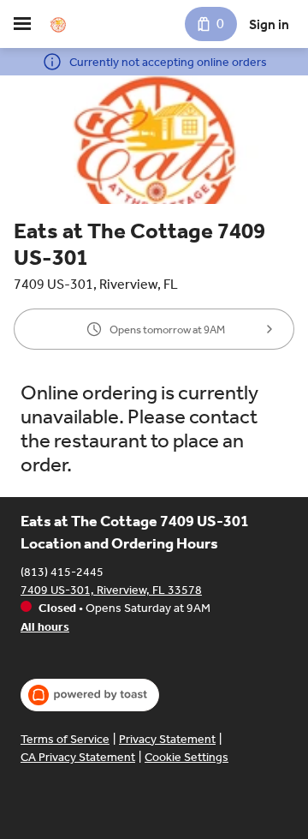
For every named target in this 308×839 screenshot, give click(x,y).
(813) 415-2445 (62, 572)
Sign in (269, 24)
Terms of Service (65, 739)
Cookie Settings (186, 757)
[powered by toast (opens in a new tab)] (89, 695)
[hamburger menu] (22, 24)
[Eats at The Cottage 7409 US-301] (58, 24)
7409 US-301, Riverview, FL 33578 (111, 590)
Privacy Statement (167, 739)
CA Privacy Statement (78, 757)
